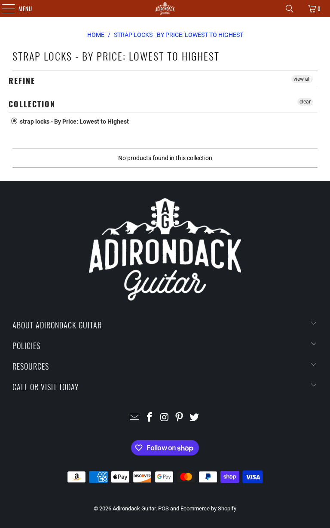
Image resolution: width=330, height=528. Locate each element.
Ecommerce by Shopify (208, 508)
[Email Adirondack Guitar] (134, 418)
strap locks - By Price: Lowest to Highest (73, 121)
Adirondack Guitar (134, 508)
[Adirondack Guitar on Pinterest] (179, 418)
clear (305, 102)
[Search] (289, 8)
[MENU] (4, 8)
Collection (32, 103)
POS (163, 508)
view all (302, 79)
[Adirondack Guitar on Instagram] (164, 418)
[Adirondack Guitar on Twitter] (194, 418)
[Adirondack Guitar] (165, 8)
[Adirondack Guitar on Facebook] (149, 418)
